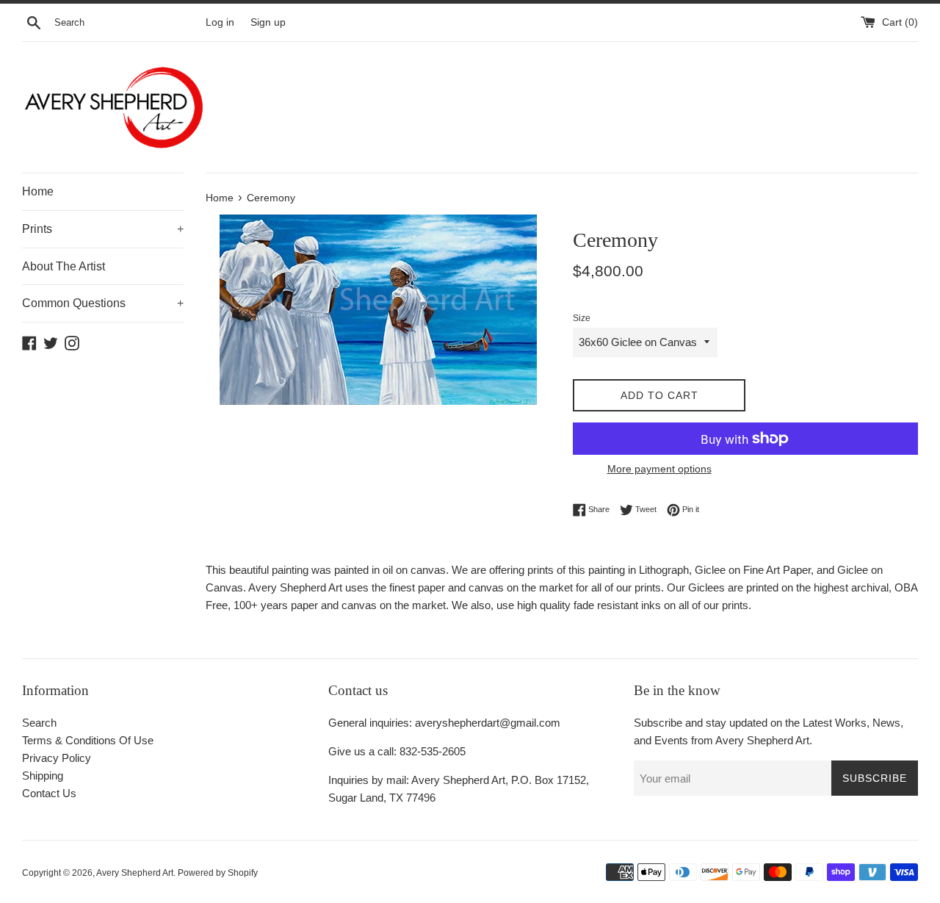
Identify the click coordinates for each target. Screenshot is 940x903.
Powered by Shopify (218, 873)
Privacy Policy (56, 758)
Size (581, 318)
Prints (103, 229)
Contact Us (49, 793)
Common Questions (103, 303)
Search (39, 722)
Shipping (42, 775)
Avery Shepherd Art (134, 873)
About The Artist (63, 266)
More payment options (659, 469)
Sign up (268, 22)
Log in (220, 22)
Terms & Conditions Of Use (87, 740)
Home (38, 191)
